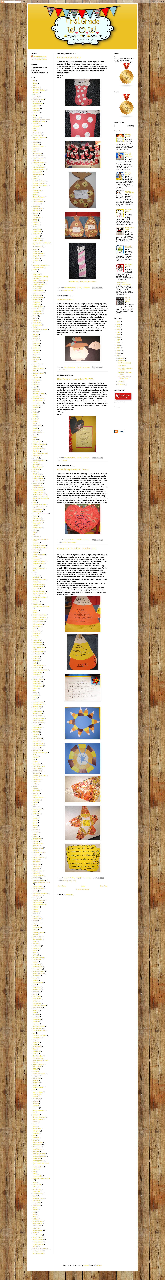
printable (64, 290)
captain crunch (37, 240)
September (121, 384)
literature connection (39, 617)
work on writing (37, 1230)
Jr (33, 573)
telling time (36, 1131)
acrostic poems (37, 104)
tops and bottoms (38, 1167)
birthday (35, 192)
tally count (36, 1115)
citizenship (36, 260)
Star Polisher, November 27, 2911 (75, 379)
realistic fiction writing (39, 904)
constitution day (38, 297)
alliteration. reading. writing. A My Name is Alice (41, 120)
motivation (36, 709)
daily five (35, 320)
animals (35, 142)
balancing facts (37, 172)
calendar (35, 222)
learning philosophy (39, 591)
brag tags (36, 206)
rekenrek (35, 911)
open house (36, 764)
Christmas (65, 370)
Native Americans (38, 718)
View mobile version (82, 889)
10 (34, 81)
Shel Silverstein (38, 982)
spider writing (37, 1047)
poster (35, 834)
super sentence (38, 1092)
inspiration (36, 559)
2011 (118, 356)
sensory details (37, 966)
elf (34, 375)
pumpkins (36, 859)
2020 (118, 332)
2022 (118, 327)
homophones (37, 518)
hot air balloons (38, 523)
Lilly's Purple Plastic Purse (41, 606)
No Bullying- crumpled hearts (73, 469)
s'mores (35, 934)
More (34, 700)
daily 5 (35, 318)
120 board (36, 92)
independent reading (39, 547)
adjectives (36, 108)
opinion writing (37, 771)
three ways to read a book (41, 1163)
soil (34, 1033)
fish (34, 423)
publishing (36, 855)
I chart (35, 530)
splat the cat (36, 1051)
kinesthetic (36, 577)
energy (35, 382)
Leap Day (36, 589)
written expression (38, 1253)
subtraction (36, 1083)
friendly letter (37, 446)
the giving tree (37, 1149)
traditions (36, 1169)
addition (35, 106)
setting (35, 978)
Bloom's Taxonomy (39, 197)
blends (35, 195)
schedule (36, 948)
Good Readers (37, 467)
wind (34, 1212)
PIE (34, 804)
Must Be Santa (37, 713)
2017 (118, 340)
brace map (36, 204)
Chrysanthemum (71, 542)
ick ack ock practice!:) (69, 57)
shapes (35, 980)
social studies (37, 1028)
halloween (36, 485)
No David (36, 732)
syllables (35, 1101)
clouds (35, 269)
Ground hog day (38, 476)
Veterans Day (37, 1184)
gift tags (35, 462)
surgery (35, 1096)
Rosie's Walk (37, 927)
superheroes (37, 1094)
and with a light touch (39, 137)
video (34, 1187)
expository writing (38, 398)
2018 (118, 337)
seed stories (37, 964)
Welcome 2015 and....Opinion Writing (123, 283)
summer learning (38, 1087)
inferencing (36, 550)
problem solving (38, 848)
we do (35, 1207)
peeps (35, 795)
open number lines (39, 766)
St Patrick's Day (38, 1056)
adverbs (35, 110)
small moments (37, 1008)
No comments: (87, 878)
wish (34, 1216)
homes (35, 516)
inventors (36, 566)
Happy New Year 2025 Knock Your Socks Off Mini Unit (41, 498)
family (35, 414)
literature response (39, 619)
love (34, 629)
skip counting (37, 1003)
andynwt (86, 1265)
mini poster (36, 681)
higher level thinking (39, 507)
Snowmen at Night (38, 1026)
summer (35, 1085)
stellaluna (36, 1071)
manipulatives (37, 642)
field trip (35, 419)
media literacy (37, 672)
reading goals (37, 895)
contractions (37, 300)
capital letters (37, 238)
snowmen (36, 1024)
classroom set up (38, 267)
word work (70, 290)
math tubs (36, 658)
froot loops (36, 455)
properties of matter (39, 852)
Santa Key (36, 943)
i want (35, 532)
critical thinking (37, 309)
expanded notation (39, 394)
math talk (36, 656)
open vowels (37, 768)
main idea (36, 638)
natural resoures (38, 723)
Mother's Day (37, 706)
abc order (36, 97)
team (34, 1124)
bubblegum (36, 211)
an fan (35, 128)
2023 (118, 324)
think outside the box (39, 1156)
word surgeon (37, 1223)
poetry (70, 880)
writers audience (38, 1242)
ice (34, 534)
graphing (36, 469)
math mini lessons (38, 651)
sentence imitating (38, 971)
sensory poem (37, 969)
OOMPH (35, 761)
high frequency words (39, 504)
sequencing (36, 976)
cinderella (36, 258)
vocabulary (36, 1191)
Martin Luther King (38, 647)
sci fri (34, 953)
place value (36, 813)
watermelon (36, 1205)
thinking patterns (38, 1161)
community (36, 274)
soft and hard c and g (39, 1030)
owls (34, 786)
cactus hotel (36, 217)
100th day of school (39, 90)
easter (35, 361)
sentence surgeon (38, 973)
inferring (35, 552)
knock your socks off (39, 579)
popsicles (36, 832)
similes (35, 1001)
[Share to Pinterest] (102, 288)
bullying (64, 542)
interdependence (38, 563)
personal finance (38, 797)
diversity (35, 336)
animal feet (36, 139)
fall (34, 410)
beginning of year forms (40, 185)
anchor (35, 130)
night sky (35, 729)
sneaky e (36, 1010)
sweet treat (36, 1099)
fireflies (35, 421)
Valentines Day (37, 1176)
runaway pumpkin (38, 932)
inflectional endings (39, 554)
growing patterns (38, 478)
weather (35, 1210)
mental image (37, 677)
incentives (36, 543)
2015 (118, 345)
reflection (36, 907)
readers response (38, 888)
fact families (36, 405)
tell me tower (37, 1128)
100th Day (36, 87)
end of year (36, 380)
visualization (37, 1189)
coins (34, 272)
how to (35, 525)
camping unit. (37, 231)
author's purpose (38, 165)
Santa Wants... (65, 299)
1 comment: (86, 457)
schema (35, 950)
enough (35, 384)
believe (35, 188)
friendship (36, 451)
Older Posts (103, 886)
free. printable (37, 442)
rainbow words (37, 871)
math (34, 649)
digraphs (35, 334)
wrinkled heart (37, 1235)
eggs (34, 371)
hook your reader (38, 521)
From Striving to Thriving (40, 453)
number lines (37, 741)
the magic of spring (39, 1154)
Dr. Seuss (36, 345)
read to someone (38, 875)
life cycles (36, 602)
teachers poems (38, 1119)
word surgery (37, 1226)
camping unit (37, 229)
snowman (36, 1021)
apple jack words (38, 146)
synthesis (36, 1108)
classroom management (40, 265)
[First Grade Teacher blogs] (126, 117)
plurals (35, 823)
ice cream (36, 537)
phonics (35, 802)
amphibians (36, 126)
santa (34, 941)
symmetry (36, 1103)
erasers (35, 389)
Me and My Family (128, 210)
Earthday (36, 359)
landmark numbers (39, 584)
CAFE (35, 220)
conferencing (37, 295)
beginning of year (38, 183)
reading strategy (38, 902)
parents (35, 788)
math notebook (37, 654)
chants (35, 249)
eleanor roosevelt (38, 373)
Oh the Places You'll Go (40, 752)
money (35, 693)
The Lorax (36, 1151)
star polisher (37, 1067)
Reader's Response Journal (41, 882)
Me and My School (128, 265)
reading (35, 891)
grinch (35, 471)
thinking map (37, 1158)
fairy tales (36, 407)
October (120, 381)
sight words (36, 992)
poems (35, 825)
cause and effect (38, 247)
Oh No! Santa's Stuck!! (127, 299)
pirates (35, 811)
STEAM (35, 1069)
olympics (35, 757)
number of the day (38, 743)
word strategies (37, 1221)
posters (35, 836)
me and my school (38, 665)
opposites (36, 773)
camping (35, 227)
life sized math (37, 604)
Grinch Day (36, 474)
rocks (34, 925)
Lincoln (35, 610)
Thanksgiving (37, 1144)
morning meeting (38, 702)
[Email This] (93, 288)
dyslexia (35, 352)
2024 (118, 321)
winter (35, 1214)
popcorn (35, 830)
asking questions (38, 156)
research (35, 914)
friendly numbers (38, 448)
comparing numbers (39, 284)
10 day (35, 83)
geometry (36, 458)
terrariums (36, 1138)
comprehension (38, 293)
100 (34, 85)
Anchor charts (37, 135)
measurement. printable (40, 670)
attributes (36, 160)
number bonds (37, 738)
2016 (118, 342)
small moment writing (39, 1005)
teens (34, 1126)
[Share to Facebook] (100, 288)
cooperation (36, 302)
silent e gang (37, 996)
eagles (35, 355)
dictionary (36, 332)
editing (35, 366)
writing (74, 880)
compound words (38, 290)
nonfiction (36, 734)
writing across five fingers (40, 1249)
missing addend (38, 686)
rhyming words (37, 923)
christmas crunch (38, 253)
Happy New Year (38, 492)
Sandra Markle (37, 939)
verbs (34, 1182)
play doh (35, 818)
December (121, 358)
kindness (36, 575)
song (34, 1040)
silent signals (37, 998)
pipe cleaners (37, 809)
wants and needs (38, 1198)
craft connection (38, 306)
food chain (36, 430)
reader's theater (38, 886)
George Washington (39, 460)
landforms (36, 582)
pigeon (35, 807)
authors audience (38, 167)
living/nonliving (37, 624)
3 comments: (86, 367)
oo (34, 759)
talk (34, 1112)
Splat (34, 1049)
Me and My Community (128, 247)
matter (35, 663)
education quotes (38, 368)
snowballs (36, 1015)
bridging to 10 (37, 208)
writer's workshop (38, 1239)
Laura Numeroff (38, 586)
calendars (36, 224)
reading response (38, 900)
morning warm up (38, 704)
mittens (35, 688)
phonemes (36, 800)
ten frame (36, 1133)
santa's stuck (37, 946)
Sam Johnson (37, 937)
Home (83, 886)
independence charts (39, 545)
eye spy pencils (38, 400)
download (36, 341)
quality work (36, 864)
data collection (37, 325)
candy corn (36, 236)
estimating (36, 391)
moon (35, 697)
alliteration (36, 117)
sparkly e (36, 1042)
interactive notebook (39, 561)
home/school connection (40, 514)
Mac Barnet (36, 633)
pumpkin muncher (38, 857)
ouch (34, 784)
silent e (35, 994)
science (35, 955)
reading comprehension (40, 893)
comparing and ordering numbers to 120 (40, 281)
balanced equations (39, 169)
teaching (64, 460)
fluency (35, 428)
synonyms (36, 1105)
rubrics (35, 930)
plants (35, 816)
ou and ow (36, 781)
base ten (35, 179)
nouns (35, 736)
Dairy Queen (37, 322)
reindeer (35, 909)
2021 (118, 329)
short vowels (37, 987)
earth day (36, 357)
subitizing (36, 1080)
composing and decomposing (38, 287)
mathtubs (36, 661)
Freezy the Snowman (39, 444)
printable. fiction (38, 843)
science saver (37, 959)
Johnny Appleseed (38, 568)
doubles (35, 339)
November (121, 360)
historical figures (38, 509)
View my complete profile (39, 59)
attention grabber (38, 158)
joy (34, 570)
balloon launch (37, 174)
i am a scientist (37, 527)
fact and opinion (38, 403)
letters (35, 599)
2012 (118, 353)
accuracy (36, 101)
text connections (38, 1142)
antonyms (36, 144)
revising (35, 921)
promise (35, 850)
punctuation (36, 862)
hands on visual (38, 490)
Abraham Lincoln (38, 99)
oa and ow (36, 748)
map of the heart (38, 645)
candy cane (36, 233)
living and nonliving (39, 622)
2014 (118, 348)
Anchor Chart (37, 133)
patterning (65, 880)
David (35, 327)
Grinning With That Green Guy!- (129, 154)
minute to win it (37, 684)
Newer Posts (62, 886)
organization (37, 779)
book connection (38, 201)
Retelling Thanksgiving (129, 192)
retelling (35, 916)
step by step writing (39, 1073)
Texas (35, 1140)
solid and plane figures (40, 1035)
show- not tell (37, 989)
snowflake (36, 1017)
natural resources (38, 720)
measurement (37, 667)
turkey (35, 1174)
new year (36, 725)
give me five (36, 465)
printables (36, 846)
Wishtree (35, 1219)
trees (34, 1171)
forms (34, 435)
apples (35, 149)
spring (35, 1053)
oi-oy (34, 755)
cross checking (37, 313)
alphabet (35, 123)
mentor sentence (38, 679)
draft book (36, 348)
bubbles (35, 213)
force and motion (38, 433)
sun (34, 1089)
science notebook (38, 957)
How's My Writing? (128, 173)
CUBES (35, 316)
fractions (35, 437)
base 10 (35, 176)
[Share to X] (98, 288)
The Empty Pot (37, 1147)
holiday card (37, 511)
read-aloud (36, 878)
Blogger (99, 1265)
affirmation (36, 113)
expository (36, 396)
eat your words (37, 364)
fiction (35, 416)
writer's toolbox (37, 1237)
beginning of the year (39, 181)
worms (35, 1232)
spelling (35, 1044)
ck (33, 263)
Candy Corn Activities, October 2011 (76, 548)
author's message (38, 162)
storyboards (36, 1078)
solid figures (37, 1037)
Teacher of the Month (39, 1117)
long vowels (36, 626)
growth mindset (37, 481)
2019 (34, 94)
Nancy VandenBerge (40, 56)
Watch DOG (36, 1203)
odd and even (37, 750)
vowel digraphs (37, 1193)
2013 (118, 350)
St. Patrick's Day (38, 1058)
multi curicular (37, 711)
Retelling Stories (128, 135)
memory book (37, 674)
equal (35, 387)
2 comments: (86, 287)
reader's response (38, 880)
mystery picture (37, 716)
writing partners (38, 1251)
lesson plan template (39, 597)
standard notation (38, 1064)
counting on (36, 304)
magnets (35, 635)
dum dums (36, 350)
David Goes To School (40, 329)
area (34, 151)
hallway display (38, 487)
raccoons (36, 869)
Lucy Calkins (37, 631)
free (34, 439)
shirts (34, 985)
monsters (36, 695)
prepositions (37, 839)
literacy (35, 612)
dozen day (36, 343)
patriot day (36, 791)
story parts (36, 1076)
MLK (34, 690)
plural (35, 820)
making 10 (36, 640)
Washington (36, 1200)
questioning (36, 866)
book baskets (37, 199)
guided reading (37, 483)
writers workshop (38, 1244)
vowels (35, 1196)
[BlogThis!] (96, 288)
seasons (35, 962)
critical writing (37, 311)
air (34, 115)
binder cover (37, 190)
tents (34, 1135)
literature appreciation (39, 615)
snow (34, 1012)
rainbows (36, 873)
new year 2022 (37, 727)
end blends (36, 377)
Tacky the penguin (38, 1110)
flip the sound (37, 426)
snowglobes (37, 1019)
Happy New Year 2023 (40, 494)
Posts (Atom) (69, 894)
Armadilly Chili (37, 153)
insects (35, 556)
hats (34, 502)
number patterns (38, 745)
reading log (36, 898)
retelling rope (37, 918)
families (35, 412)
